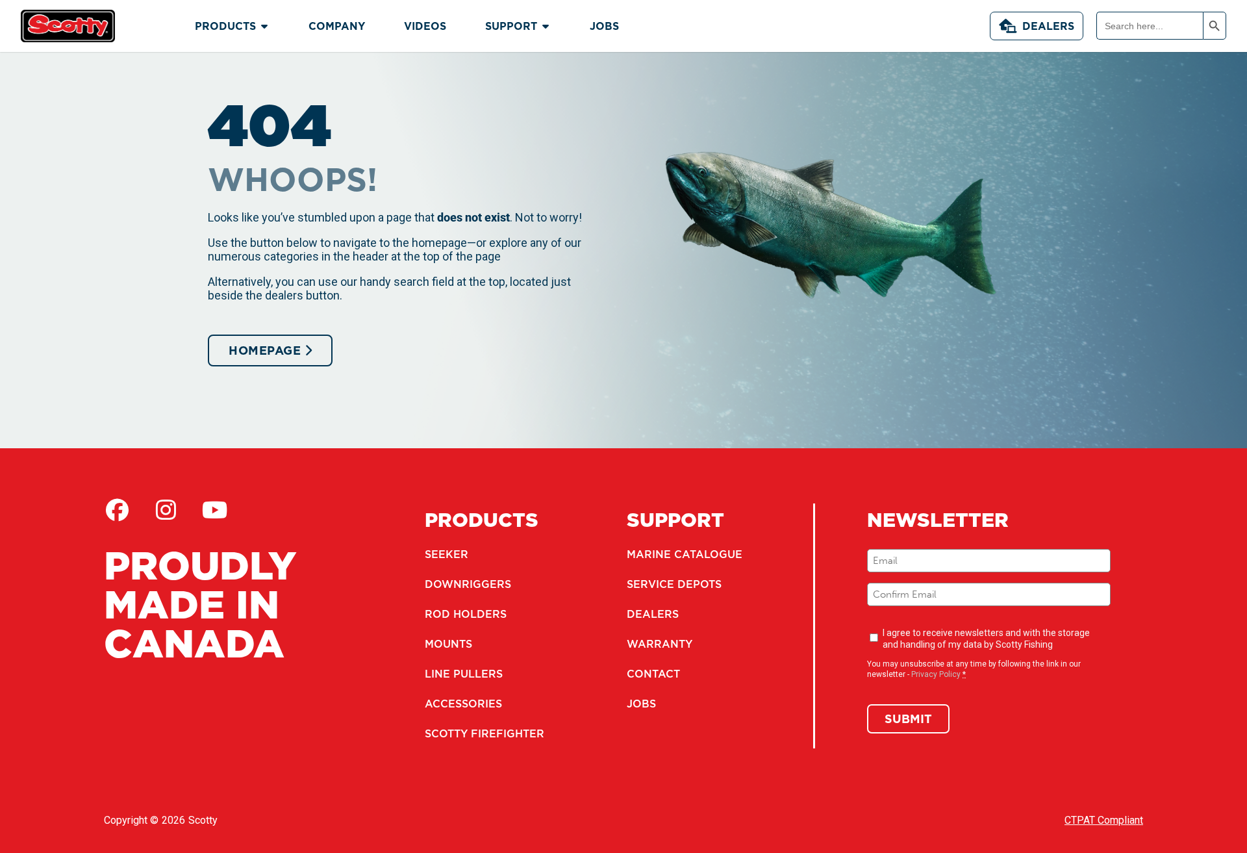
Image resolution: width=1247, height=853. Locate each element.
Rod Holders (466, 614)
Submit (908, 719)
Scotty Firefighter (484, 733)
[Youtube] (214, 510)
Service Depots (674, 584)
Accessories (463, 703)
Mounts (448, 644)
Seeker (446, 554)
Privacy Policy (936, 674)
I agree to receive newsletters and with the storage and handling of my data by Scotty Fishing (986, 639)
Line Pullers (464, 674)
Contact (653, 674)
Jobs (641, 703)
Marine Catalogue (684, 554)
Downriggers (468, 584)
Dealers (1048, 26)
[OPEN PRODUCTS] (264, 26)
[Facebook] (117, 510)
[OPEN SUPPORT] (545, 26)
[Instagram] (165, 510)
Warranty (659, 644)
